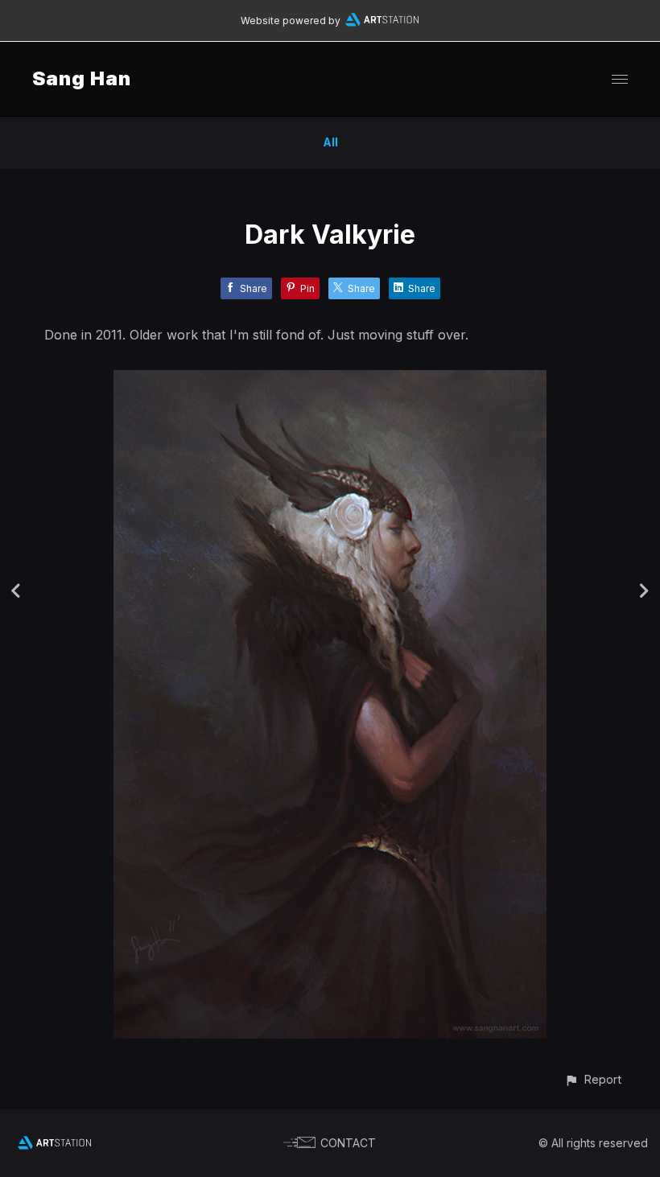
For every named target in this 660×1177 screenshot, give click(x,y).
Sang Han (81, 78)
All (330, 142)
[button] (593, 1079)
